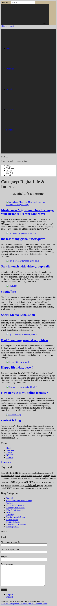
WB (2, 485)
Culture (9, 503)
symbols (17, 476)
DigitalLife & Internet (15, 505)
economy (24, 476)
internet (53, 478)
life (14, 488)
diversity (44, 473)
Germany (46, 476)
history (39, 475)
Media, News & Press (15, 517)
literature (8, 486)
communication (34, 473)
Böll (20, 473)
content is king (11, 420)
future (50, 486)
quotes (27, 488)
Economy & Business (15, 508)
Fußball (18, 478)
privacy (53, 476)
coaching (24, 473)
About (9, 170)
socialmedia (31, 485)
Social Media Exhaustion (18, 314)
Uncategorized (12, 527)
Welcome (10, 168)
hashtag (40, 486)
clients (22, 488)
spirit (33, 478)
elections (37, 482)
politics (46, 478)
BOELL (4, 157)
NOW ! (9, 173)
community (5, 478)
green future (39, 478)
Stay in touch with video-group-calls (25, 266)
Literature (10, 515)
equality (6, 482)
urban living (38, 488)
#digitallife (8, 291)
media (45, 488)
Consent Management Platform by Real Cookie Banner (24, 604)
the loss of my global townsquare (23, 239)
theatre (31, 488)
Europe (44, 482)
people (18, 488)
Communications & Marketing (19, 500)
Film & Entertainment (15, 510)
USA (46, 485)
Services (9, 175)
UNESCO (8, 488)
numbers (24, 478)
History (9, 512)
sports (23, 482)
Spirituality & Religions (16, 524)
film (34, 476)
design (3, 473)
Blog (8, 166)
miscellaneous (12, 519)
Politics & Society (13, 522)
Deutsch (9, 597)
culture (29, 481)
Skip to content (7, 26)
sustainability (10, 476)
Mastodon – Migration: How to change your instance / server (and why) (27, 211)
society (15, 482)
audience (29, 476)
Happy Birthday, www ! (17, 367)
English (9, 594)
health (3, 488)
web (28, 478)
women (13, 478)
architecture (15, 486)
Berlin (21, 486)
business (51, 482)
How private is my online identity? (24, 392)
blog (2, 482)
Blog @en (10, 498)
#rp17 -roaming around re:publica (24, 340)
